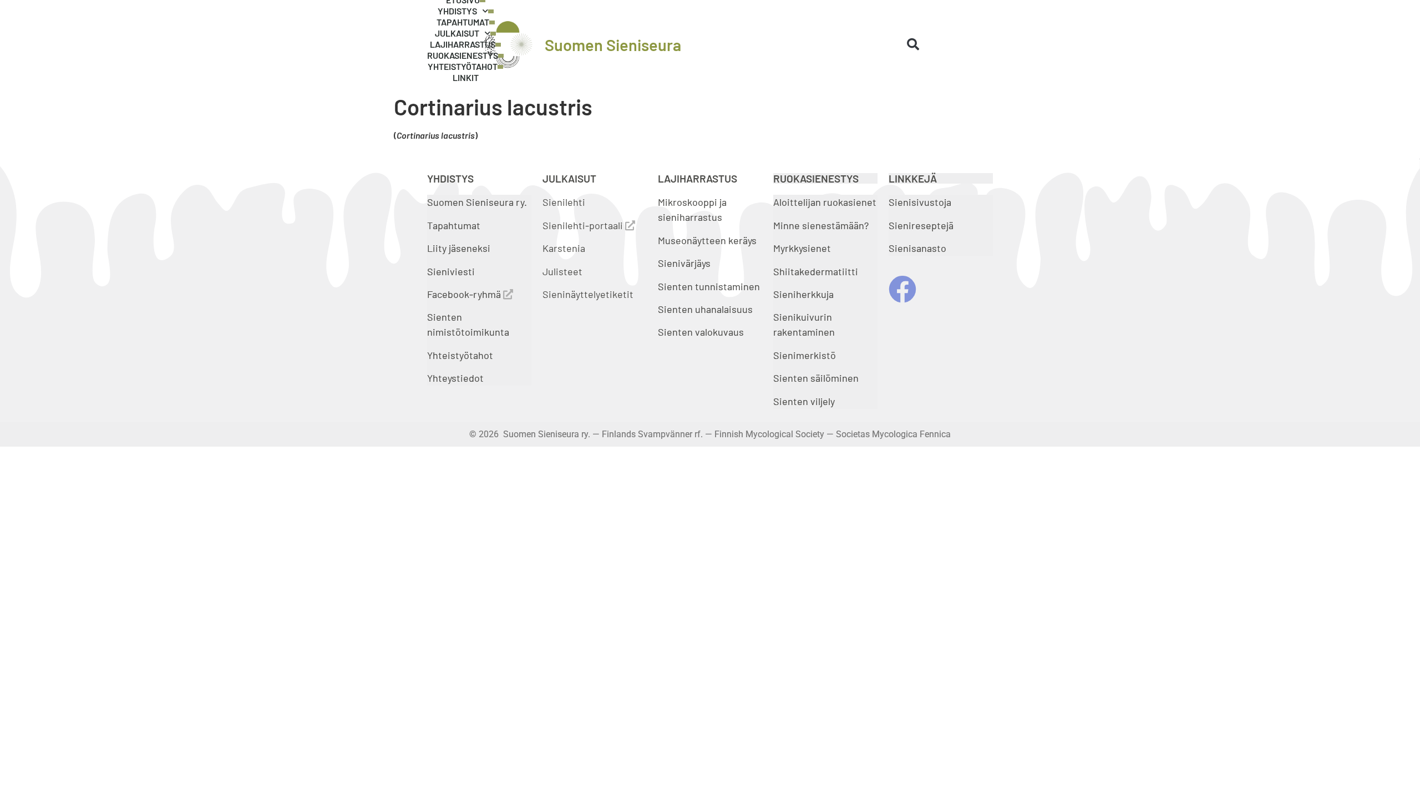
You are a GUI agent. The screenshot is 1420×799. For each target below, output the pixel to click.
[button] (913, 44)
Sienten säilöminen (816, 378)
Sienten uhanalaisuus (705, 309)
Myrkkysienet (802, 248)
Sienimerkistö (804, 355)
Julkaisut (457, 33)
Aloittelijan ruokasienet (824, 202)
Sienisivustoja (920, 202)
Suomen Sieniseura (613, 44)
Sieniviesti (452, 271)
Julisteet (562, 271)
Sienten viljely (804, 401)
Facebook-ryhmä (465, 294)
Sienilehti (563, 202)
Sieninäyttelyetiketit (587, 294)
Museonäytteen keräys (707, 240)
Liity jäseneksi (458, 248)
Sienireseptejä (921, 225)
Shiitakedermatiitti (815, 271)
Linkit (466, 77)
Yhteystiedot (455, 378)
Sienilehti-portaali (583, 225)
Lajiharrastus (462, 44)
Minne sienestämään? (821, 225)
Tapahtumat (463, 22)
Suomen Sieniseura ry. (477, 202)
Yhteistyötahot (463, 66)
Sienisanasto (917, 248)
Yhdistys (457, 11)
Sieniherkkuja (803, 294)
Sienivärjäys (684, 263)
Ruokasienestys (462, 55)
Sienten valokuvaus (701, 332)
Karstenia (563, 248)
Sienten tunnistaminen (709, 286)
